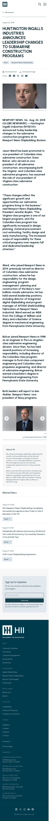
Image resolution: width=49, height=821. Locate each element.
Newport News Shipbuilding (13, 676)
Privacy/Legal (8, 746)
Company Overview (10, 648)
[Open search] (39, 4)
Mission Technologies (11, 679)
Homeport (6, 741)
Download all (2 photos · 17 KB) (35, 437)
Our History (7, 652)
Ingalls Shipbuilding (10, 672)
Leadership (7, 663)
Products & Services (10, 710)
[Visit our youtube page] (26, 76)
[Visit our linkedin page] (10, 76)
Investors (6, 732)
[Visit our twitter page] (18, 76)
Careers (6, 728)
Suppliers (6, 725)
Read (6, 519)
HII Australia (7, 683)
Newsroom (7, 692)
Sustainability (8, 659)
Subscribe (24, 600)
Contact (6, 736)
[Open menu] (44, 4)
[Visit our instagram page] (22, 76)
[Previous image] (6, 418)
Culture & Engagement (11, 655)
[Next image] (42, 418)
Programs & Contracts (11, 714)
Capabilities (7, 707)
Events (5, 696)
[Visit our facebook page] (14, 76)
